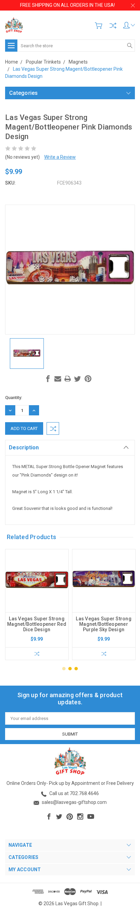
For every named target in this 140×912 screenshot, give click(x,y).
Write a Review (60, 157)
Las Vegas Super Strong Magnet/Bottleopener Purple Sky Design (104, 624)
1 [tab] (64, 668)
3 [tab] (76, 668)
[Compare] (113, 25)
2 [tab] (70, 668)
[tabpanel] (36, 604)
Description (24, 447)
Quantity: (13, 397)
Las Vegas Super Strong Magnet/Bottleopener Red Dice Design (36, 624)
